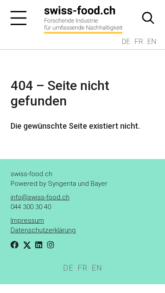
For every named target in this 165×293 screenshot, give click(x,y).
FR (139, 41)
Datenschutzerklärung (43, 230)
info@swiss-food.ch (40, 197)
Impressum (27, 220)
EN (151, 41)
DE (126, 41)
